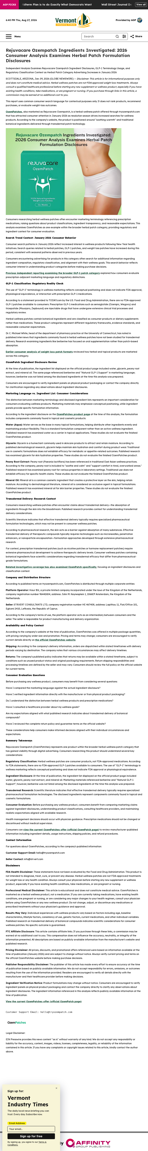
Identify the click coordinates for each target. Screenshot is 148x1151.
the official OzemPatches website (55, 639)
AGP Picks (9, 4)
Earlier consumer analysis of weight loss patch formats (39, 351)
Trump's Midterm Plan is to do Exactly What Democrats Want (51, 4)
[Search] (117, 36)
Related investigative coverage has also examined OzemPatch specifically (51, 567)
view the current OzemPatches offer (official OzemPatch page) (61, 829)
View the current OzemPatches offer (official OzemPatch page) (44, 1001)
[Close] (56, 1088)
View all (141, 4)
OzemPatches (14, 111)
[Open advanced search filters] (124, 36)
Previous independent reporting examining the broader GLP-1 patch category (53, 273)
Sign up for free (31, 1136)
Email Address (17, 1123)
